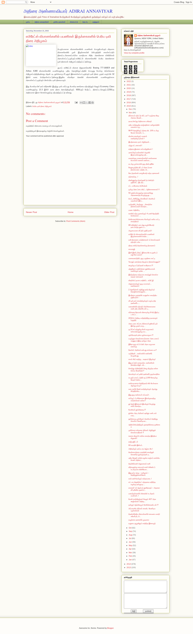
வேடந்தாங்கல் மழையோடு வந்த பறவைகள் (143, 173)
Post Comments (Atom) (75, 221)
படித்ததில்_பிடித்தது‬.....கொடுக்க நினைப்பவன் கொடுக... (140, 205)
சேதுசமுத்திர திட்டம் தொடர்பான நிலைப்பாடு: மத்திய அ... (140, 168)
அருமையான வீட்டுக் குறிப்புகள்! (140, 231)
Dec (131, 109)
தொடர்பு (85, 22)
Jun (130, 542)
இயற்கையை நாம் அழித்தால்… (139, 142)
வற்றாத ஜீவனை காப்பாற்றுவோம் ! (140, 149)
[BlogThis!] (83, 102)
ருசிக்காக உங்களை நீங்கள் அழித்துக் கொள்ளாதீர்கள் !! (142, 431)
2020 (129, 88)
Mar (130, 553)
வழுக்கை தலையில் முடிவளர (138, 520)
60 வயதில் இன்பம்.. (135, 445)
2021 (129, 85)
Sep (131, 531)
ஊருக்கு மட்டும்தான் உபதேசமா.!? (140, 265)
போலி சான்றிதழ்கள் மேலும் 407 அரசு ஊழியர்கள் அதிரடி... (142, 500)
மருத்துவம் (95, 22)
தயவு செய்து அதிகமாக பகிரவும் (140, 121)
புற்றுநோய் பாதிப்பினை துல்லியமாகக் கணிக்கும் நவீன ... (141, 270)
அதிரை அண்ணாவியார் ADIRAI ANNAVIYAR (68, 11)
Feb (130, 556)
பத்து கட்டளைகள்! (135, 145)
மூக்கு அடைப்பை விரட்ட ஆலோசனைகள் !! (143, 189)
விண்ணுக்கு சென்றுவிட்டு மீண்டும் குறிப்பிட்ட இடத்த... (141, 181)
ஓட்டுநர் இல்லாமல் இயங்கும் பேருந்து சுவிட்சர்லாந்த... (141, 405)
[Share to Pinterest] (92, 102)
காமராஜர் (131, 249)
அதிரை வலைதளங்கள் (42, 22)
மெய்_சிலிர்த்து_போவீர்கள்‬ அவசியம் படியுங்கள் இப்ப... (141, 200)
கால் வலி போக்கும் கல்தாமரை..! (140, 479)
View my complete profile (134, 53)
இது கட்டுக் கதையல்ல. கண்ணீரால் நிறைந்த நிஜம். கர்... (141, 364)
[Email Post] (76, 102)
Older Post (109, 212)
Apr (130, 549)
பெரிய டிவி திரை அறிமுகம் (42, 106)
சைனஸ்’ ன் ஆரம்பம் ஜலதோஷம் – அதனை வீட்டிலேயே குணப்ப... (144, 489)
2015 (129, 106)
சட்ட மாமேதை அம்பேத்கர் (137, 186)
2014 (129, 564)
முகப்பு (28, 22)
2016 (129, 102)
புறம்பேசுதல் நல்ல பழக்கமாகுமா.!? (140, 335)
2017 (129, 99)
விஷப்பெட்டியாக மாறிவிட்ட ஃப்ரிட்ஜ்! (141, 280)
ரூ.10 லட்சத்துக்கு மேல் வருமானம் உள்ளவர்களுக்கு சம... (141, 330)
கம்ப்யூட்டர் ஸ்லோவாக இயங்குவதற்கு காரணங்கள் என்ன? (142, 399)
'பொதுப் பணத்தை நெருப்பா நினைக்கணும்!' (144, 262)
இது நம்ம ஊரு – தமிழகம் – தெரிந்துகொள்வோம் (138, 474)
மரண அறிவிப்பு (134, 210)
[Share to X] (86, 102)
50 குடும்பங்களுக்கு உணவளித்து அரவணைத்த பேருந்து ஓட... (140, 194)
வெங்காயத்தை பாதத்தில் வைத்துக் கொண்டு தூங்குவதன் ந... (141, 453)
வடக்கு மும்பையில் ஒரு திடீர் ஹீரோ (141, 164)
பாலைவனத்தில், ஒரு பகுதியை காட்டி (141, 258)
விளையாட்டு (74, 22)
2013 (129, 567)
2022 (129, 81)
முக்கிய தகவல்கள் (59, 22)
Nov (131, 113)
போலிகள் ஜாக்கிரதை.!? (137, 410)
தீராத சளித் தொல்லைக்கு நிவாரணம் (141, 246)
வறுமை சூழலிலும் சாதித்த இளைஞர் (142, 523)
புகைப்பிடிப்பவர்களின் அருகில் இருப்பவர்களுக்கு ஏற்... (139, 154)
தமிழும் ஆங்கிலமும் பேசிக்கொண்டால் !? (143, 505)
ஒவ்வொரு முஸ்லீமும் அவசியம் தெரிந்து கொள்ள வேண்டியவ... (143, 420)
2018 (129, 95)
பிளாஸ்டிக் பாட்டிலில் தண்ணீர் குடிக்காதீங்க (144, 374)
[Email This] (81, 102)
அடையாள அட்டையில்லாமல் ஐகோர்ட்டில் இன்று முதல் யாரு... (143, 325)
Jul (130, 538)
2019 (129, 92)
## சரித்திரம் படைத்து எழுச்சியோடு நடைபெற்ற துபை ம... (141, 226)
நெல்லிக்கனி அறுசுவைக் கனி (139, 464)
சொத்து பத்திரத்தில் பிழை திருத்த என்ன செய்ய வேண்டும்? (143, 369)
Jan (130, 560)
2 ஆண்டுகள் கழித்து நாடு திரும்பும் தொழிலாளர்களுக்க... (141, 291)
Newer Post (31, 212)
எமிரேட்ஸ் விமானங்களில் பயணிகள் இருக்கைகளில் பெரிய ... (141, 235)
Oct (130, 528)
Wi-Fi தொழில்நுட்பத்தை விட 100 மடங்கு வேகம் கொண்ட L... (143, 132)
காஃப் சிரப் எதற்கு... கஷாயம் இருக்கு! (141, 359)
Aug (131, 535)
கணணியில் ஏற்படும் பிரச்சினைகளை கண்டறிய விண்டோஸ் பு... (142, 308)
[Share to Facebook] (89, 102)
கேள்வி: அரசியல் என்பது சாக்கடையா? (142, 350)
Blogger (110, 628)
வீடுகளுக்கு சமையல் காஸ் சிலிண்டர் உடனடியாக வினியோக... (141, 468)
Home (70, 212)
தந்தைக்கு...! (133, 177)
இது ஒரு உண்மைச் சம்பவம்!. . (139, 395)
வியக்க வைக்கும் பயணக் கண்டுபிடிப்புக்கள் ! (137, 137)
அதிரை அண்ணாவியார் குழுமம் (148, 35)
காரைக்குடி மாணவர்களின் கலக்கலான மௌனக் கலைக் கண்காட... (142, 159)
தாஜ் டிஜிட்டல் (133, 442)
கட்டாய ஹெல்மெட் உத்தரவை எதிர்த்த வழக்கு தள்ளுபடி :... (142, 483)
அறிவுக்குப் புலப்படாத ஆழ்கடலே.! (140, 449)
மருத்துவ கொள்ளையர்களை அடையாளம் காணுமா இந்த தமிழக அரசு (143, 340)
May (131, 545)
